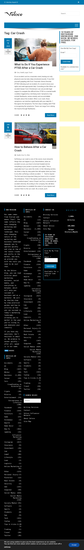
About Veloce (29, 418)
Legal (26, 72)
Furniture (8, 414)
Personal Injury (11, 475)
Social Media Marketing (15, 497)
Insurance (8, 445)
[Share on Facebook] (21, 115)
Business (8, 375)
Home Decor (9, 426)
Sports (7, 509)
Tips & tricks (10, 524)
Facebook (8, 408)
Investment (9, 448)
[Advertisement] (71, 85)
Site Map (27, 421)
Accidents (8, 363)
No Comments (8, 51)
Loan (6, 460)
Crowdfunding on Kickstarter (14, 385)
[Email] (29, 115)
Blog (6, 369)
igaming (7, 432)
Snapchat (8, 490)
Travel (30, 72)
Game (6, 417)
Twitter (7, 535)
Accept (74, 545)
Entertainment (10, 397)
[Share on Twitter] (24, 115)
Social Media (9, 493)
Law (5, 451)
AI (5, 366)
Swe (5, 515)
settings (7, 547)
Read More (50, 115)
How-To (23, 155)
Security (8, 484)
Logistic (8, 463)
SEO (5, 487)
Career (7, 378)
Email (63, 52)
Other (28, 155)
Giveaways (8, 420)
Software (8, 506)
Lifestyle (8, 457)
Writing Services (31, 407)
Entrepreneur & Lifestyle (15, 402)
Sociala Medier (10, 503)
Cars (18, 72)
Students (8, 512)
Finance (7, 411)
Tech (6, 518)
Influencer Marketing (16, 436)
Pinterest (8, 478)
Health (22, 72)
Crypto (7, 391)
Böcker (7, 372)
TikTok (7, 521)
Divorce (7, 394)
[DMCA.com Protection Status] (9, 350)
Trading (7, 529)
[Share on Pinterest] (26, 115)
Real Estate (9, 481)
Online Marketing (11, 466)
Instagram (8, 442)
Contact (27, 410)
